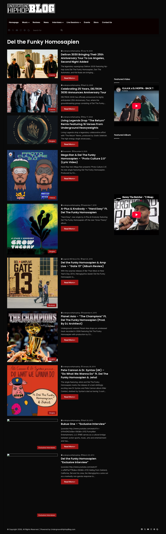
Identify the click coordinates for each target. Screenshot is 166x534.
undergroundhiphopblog (71, 51)
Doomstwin (67, 151)
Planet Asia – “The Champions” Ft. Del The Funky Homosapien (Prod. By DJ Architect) (84, 319)
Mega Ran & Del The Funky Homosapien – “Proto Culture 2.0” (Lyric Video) (83, 158)
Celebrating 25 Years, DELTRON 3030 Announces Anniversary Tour (83, 90)
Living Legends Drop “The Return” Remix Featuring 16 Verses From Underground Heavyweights (83, 124)
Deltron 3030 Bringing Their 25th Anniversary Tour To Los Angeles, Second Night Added (82, 58)
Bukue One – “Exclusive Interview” (83, 424)
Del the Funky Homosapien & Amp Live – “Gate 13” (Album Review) (83, 264)
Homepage (14, 22)
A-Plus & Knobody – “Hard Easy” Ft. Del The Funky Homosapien (84, 210)
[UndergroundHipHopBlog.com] (31, 8)
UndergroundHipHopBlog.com (63, 529)
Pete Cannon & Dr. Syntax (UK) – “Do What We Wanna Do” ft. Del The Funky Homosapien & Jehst (84, 373)
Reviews (36, 22)
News (46, 22)
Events (87, 22)
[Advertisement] (109, 8)
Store (96, 22)
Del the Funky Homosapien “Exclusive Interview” (78, 460)
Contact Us (107, 22)
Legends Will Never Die (71, 259)
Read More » (69, 78)
